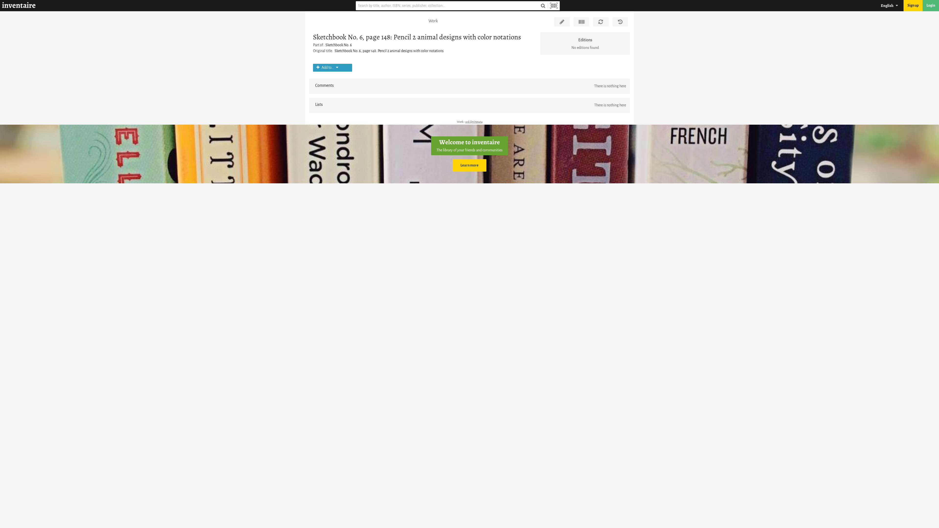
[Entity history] (620, 21)
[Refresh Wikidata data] (600, 21)
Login (931, 5)
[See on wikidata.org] (581, 21)
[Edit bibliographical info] (562, 21)
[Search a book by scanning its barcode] (554, 5)
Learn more (469, 165)
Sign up (913, 5)
